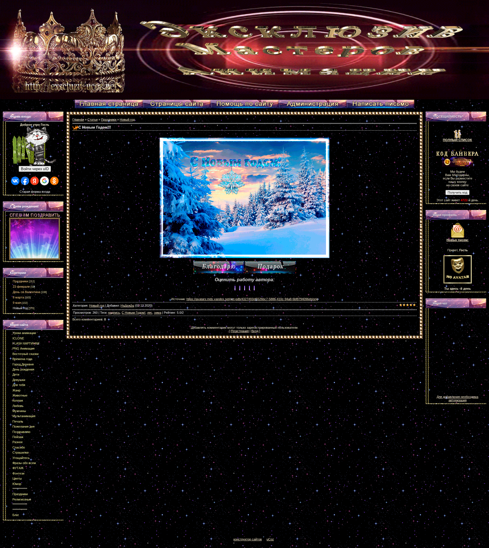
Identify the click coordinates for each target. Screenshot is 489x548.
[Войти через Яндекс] (34, 181)
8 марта (18, 297)
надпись (114, 312)
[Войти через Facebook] (25, 181)
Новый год (20, 308)
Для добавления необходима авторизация (457, 398)
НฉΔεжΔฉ (127, 305)
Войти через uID (35, 169)
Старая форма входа (35, 191)
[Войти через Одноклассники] (54, 181)
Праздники (20, 281)
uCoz (270, 539)
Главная (78, 119)
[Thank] (218, 267)
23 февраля (21, 286)
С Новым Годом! (133, 312)
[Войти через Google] (44, 180)
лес (149, 312)
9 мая (17, 302)
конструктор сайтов (247, 539)
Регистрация (240, 331)
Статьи (92, 119)
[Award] (270, 267)
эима (157, 312)
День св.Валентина (26, 292)
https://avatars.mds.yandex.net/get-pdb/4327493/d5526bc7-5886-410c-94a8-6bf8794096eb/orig (252, 299)
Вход (254, 331)
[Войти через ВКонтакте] (15, 181)
